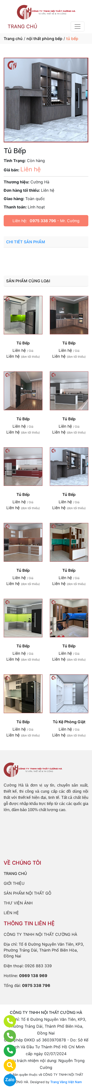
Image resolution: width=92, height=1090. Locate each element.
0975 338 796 (43, 220)
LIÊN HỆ (11, 912)
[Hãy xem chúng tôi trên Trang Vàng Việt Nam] (6, 1065)
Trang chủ (13, 38)
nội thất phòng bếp (44, 38)
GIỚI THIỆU (14, 883)
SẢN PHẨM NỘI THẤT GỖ (27, 893)
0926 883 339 (38, 965)
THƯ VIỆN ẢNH (18, 902)
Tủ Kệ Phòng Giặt (69, 721)
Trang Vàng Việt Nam (66, 1082)
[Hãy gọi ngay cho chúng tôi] (6, 1051)
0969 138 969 (33, 975)
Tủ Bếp (23, 343)
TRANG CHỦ (22, 26)
